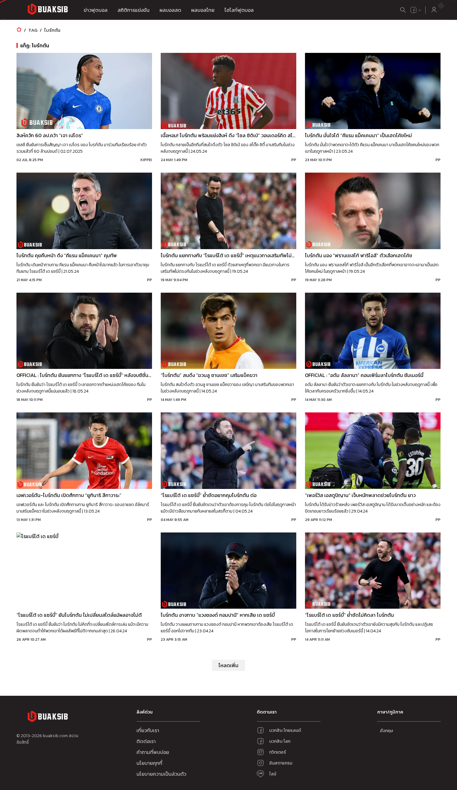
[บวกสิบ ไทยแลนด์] (413, 10)
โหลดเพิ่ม (228, 665)
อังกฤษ (386, 730)
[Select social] (416, 10)
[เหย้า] (18, 30)
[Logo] (47, 10)
